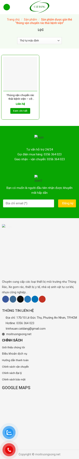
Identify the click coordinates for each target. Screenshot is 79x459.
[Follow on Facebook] (5, 299)
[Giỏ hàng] (73, 7)
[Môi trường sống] (39, 7)
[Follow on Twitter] (27, 299)
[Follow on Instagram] (13, 299)
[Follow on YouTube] (42, 299)
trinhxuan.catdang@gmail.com (26, 328)
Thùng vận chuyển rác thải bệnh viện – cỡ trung (20, 97)
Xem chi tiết (20, 110)
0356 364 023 (25, 323)
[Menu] (6, 7)
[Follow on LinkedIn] (35, 299)
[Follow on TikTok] (20, 299)
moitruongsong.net (18, 334)
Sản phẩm (30, 19)
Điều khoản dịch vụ (14, 353)
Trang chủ (13, 19)
